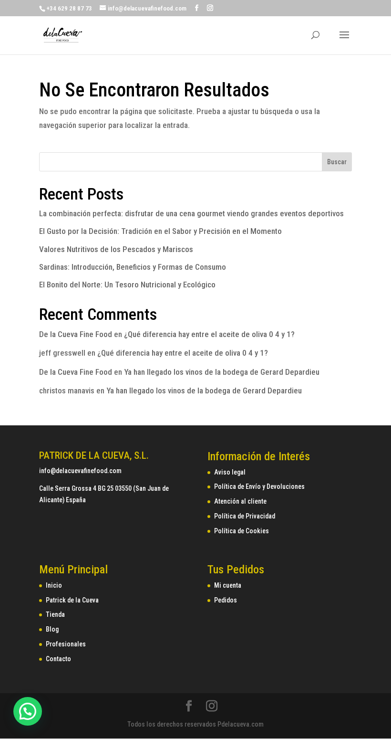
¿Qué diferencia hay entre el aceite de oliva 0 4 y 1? (209, 334)
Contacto (58, 659)
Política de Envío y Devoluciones (259, 486)
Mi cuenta (227, 585)
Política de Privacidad (244, 516)
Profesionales (66, 644)
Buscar (337, 162)
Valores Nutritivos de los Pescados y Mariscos (116, 249)
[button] (27, 711)
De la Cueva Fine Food (75, 334)
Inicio (54, 585)
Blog (52, 629)
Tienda (55, 614)
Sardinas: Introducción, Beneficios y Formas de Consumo (133, 267)
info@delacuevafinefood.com (80, 471)
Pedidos (225, 600)
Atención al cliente (240, 501)
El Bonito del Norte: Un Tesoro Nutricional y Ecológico (127, 284)
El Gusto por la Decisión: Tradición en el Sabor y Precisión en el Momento (160, 231)
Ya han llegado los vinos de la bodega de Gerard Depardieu (221, 372)
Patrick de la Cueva (72, 600)
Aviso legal (230, 472)
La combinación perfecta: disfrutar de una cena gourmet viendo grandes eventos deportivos (191, 213)
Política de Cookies (241, 531)
